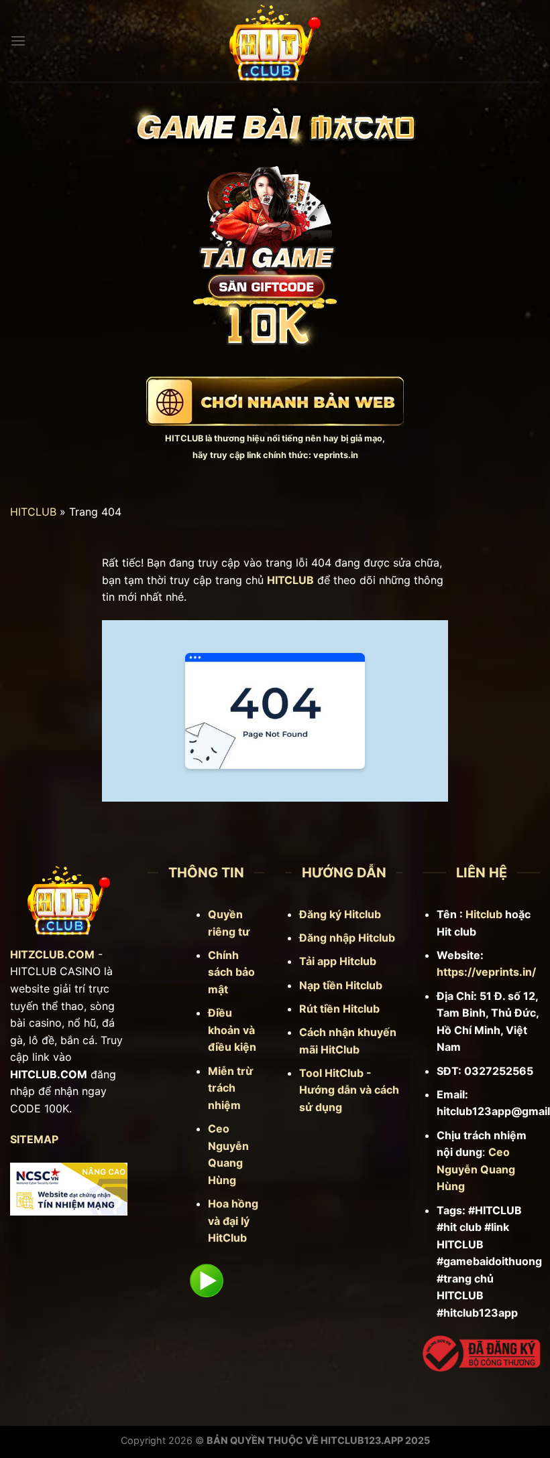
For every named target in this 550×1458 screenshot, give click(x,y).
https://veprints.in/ (486, 971)
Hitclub (483, 914)
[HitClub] (275, 41)
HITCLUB (184, 438)
